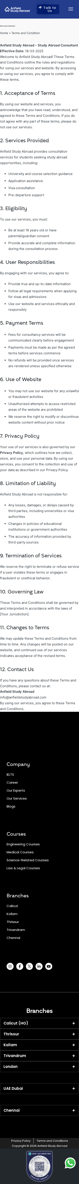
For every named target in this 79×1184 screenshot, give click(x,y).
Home (4, 33)
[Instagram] (10, 966)
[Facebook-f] (19, 966)
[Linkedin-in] (39, 966)
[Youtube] (48, 966)
